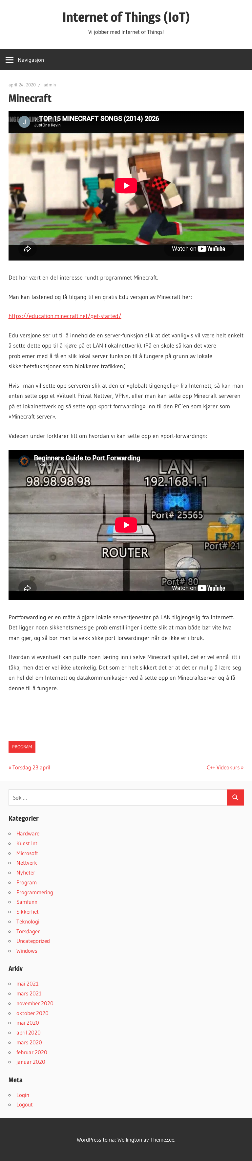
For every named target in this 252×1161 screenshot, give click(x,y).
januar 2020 (30, 1061)
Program (22, 747)
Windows (26, 950)
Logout (24, 1104)
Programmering (34, 892)
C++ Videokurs (223, 767)
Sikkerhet (27, 911)
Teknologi (27, 921)
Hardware (27, 833)
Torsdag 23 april (31, 767)
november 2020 (34, 1003)
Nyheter (25, 872)
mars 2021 (29, 993)
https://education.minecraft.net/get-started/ (65, 316)
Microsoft (27, 853)
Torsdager (28, 931)
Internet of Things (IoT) (126, 17)
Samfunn (26, 901)
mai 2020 (27, 1022)
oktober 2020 (32, 1013)
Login (22, 1094)
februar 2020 (31, 1052)
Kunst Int (26, 843)
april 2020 (28, 1032)
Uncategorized (33, 940)
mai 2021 (27, 983)
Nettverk (26, 862)
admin (50, 85)
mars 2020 (29, 1042)
